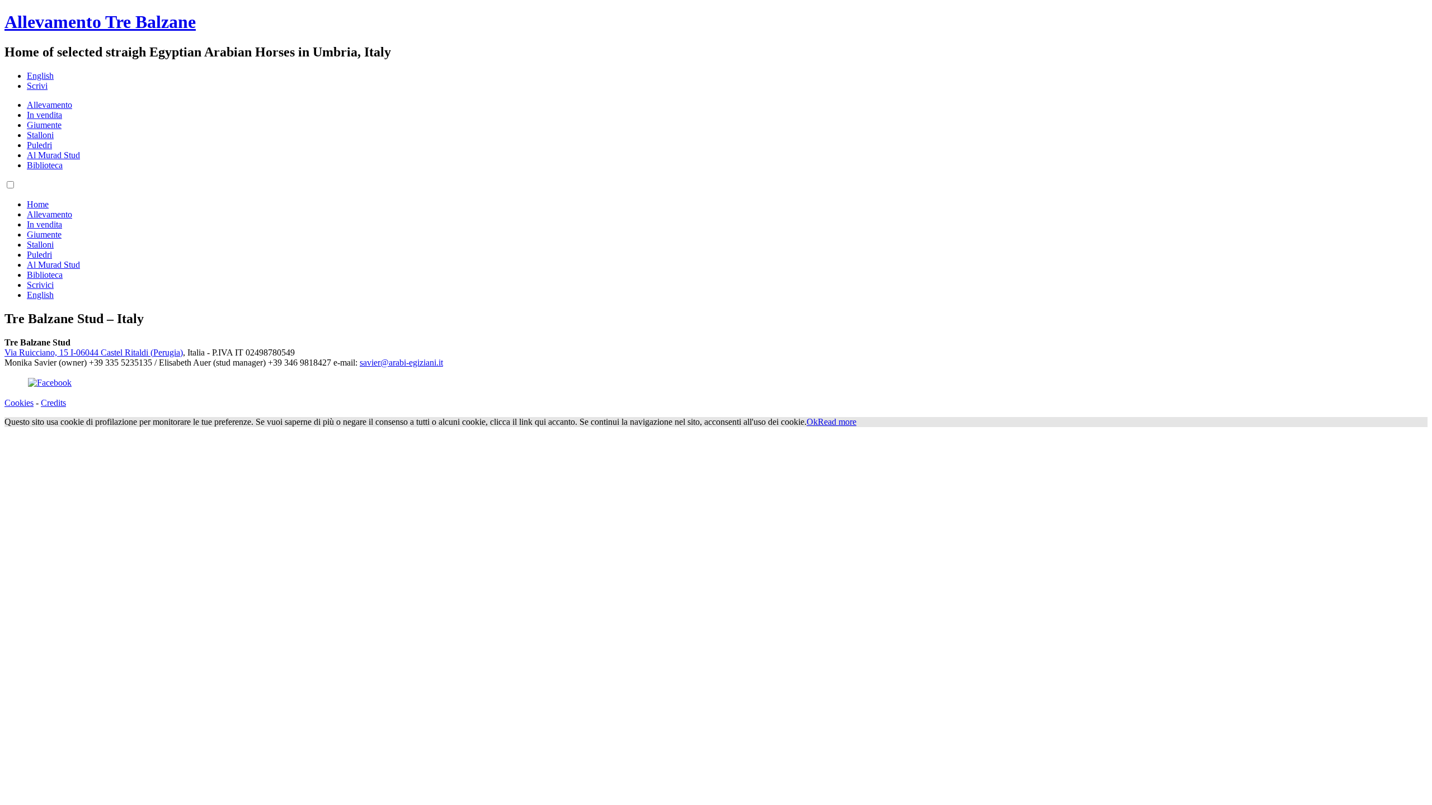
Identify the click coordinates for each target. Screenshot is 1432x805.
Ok (812, 422)
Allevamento (49, 105)
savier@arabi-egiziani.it (401, 362)
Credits (53, 403)
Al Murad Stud (53, 155)
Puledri (39, 145)
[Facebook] (50, 382)
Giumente (44, 125)
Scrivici (40, 285)
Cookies (19, 403)
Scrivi (37, 86)
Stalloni (40, 135)
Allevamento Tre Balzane (100, 22)
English (40, 75)
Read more (837, 422)
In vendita (44, 115)
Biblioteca (45, 165)
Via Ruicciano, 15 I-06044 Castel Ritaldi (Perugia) (93, 352)
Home (38, 204)
